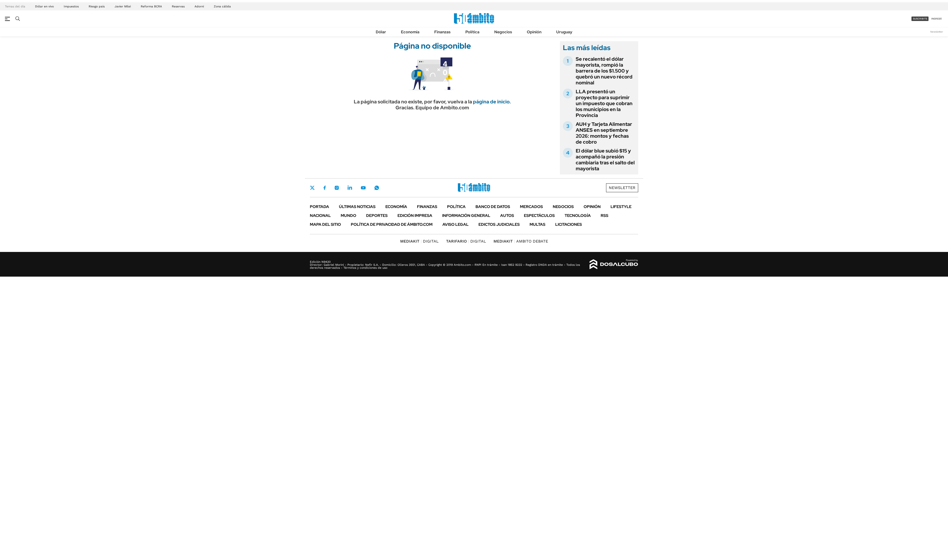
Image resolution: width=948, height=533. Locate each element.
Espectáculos (539, 215)
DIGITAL (419, 241)
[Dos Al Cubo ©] (614, 264)
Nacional (320, 215)
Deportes (377, 215)
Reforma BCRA (151, 6)
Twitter (312, 188)
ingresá (936, 18)
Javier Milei (123, 6)
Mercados (531, 206)
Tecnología (578, 215)
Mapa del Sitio (325, 224)
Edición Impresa (414, 215)
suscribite (920, 18)
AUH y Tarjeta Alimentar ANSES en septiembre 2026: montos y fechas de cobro (604, 133)
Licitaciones (568, 224)
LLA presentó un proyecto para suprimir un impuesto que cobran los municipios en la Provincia (604, 103)
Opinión (534, 32)
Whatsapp (377, 188)
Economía (410, 32)
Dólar (381, 32)
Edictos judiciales (499, 224)
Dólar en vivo (44, 6)
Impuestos (71, 6)
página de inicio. (492, 101)
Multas (537, 224)
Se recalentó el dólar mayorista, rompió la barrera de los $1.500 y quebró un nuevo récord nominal (604, 71)
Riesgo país (97, 6)
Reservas (178, 6)
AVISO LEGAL (455, 224)
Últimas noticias (357, 206)
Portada (319, 206)
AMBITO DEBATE (521, 241)
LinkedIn (350, 188)
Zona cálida (222, 6)
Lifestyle (621, 206)
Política (472, 32)
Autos (507, 215)
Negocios (503, 32)
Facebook (324, 188)
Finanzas (442, 32)
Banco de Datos (492, 206)
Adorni (199, 6)
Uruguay (564, 32)
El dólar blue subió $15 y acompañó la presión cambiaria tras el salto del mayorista (605, 160)
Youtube (363, 188)
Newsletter (936, 31)
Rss (604, 215)
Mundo (348, 215)
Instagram (337, 188)
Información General (466, 215)
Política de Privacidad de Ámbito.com (392, 224)
